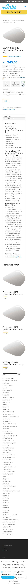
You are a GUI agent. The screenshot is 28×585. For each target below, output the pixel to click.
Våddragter (6, 527)
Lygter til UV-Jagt (7, 450)
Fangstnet (5, 402)
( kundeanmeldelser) (15, 56)
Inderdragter (6, 431)
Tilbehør (5, 495)
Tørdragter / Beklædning (9, 519)
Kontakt (6, 550)
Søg (19, 374)
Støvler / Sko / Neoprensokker (10, 491)
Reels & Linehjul (7, 462)
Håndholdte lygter (7, 414)
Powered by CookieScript (14, 583)
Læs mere (12, 569)
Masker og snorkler (8, 455)
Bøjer (4, 388)
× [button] (26, 561)
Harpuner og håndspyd (9, 426)
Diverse (5, 392)
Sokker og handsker (8, 486)
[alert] (14, 572)
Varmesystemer (7, 529)
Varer (5, 548)
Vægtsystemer (6, 531)
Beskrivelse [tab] (7, 116)
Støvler (4, 488)
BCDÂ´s (5, 383)
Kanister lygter (6, 438)
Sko (4, 476)
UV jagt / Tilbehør (7, 524)
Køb (6, 101)
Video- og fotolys (7, 534)
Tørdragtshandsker (8, 522)
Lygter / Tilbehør (7, 448)
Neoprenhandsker (7, 457)
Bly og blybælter (7, 385)
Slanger (5, 479)
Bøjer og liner (6, 390)
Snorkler (5, 483)
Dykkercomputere (7, 397)
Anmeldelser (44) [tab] (9, 119)
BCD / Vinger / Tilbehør (9, 380)
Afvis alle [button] (21, 577)
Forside (4, 20)
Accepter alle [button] (8, 577)
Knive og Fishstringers (8, 443)
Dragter (5, 395)
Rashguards (6, 459)
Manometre (6, 452)
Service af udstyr (7, 474)
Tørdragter (5, 517)
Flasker (4, 409)
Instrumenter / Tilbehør (9, 436)
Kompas (5, 445)
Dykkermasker (6, 400)
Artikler (10, 545)
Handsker (5, 419)
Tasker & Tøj (6, 493)
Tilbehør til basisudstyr (12, 20)
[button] (14, 581)
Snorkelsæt (6, 481)
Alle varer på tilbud (16, 257)
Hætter (4, 428)
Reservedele (6, 469)
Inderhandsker (6, 433)
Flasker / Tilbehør (7, 412)
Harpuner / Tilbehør (8, 424)
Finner (4, 404)
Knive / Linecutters (8, 440)
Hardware (5, 421)
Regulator (5, 464)
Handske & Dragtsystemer (9, 416)
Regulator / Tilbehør (8, 467)
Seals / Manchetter (8, 471)
